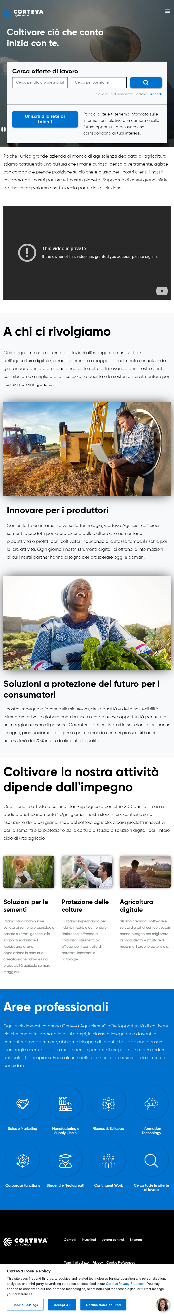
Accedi (156, 94)
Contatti (70, 1239)
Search (144, 83)
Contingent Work (108, 1186)
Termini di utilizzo (76, 1262)
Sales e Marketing (22, 1129)
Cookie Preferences (120, 1262)
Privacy (97, 1262)
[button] (168, 13)
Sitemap (136, 1239)
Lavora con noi (113, 1239)
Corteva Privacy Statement (126, 1283)
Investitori (89, 1239)
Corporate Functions (22, 1186)
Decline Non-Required (103, 1305)
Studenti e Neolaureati (65, 1186)
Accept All (62, 1305)
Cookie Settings (25, 1305)
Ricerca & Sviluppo (108, 1129)
